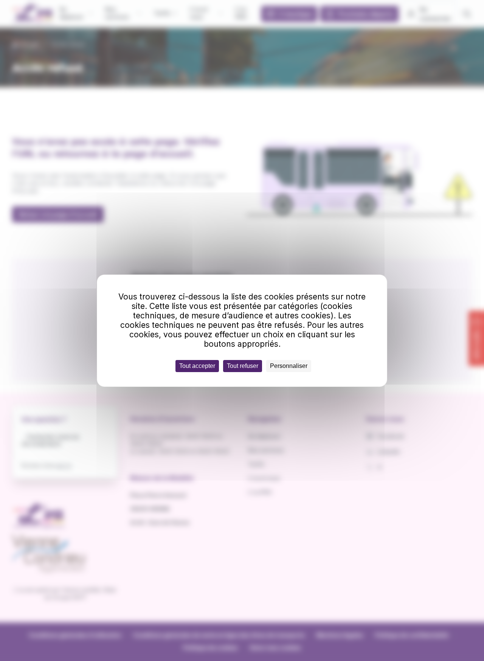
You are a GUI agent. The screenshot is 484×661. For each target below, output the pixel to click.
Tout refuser (242, 366)
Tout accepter (197, 366)
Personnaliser (288, 366)
